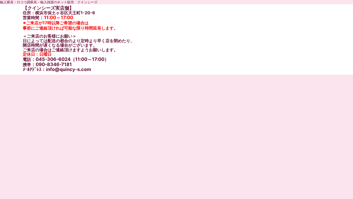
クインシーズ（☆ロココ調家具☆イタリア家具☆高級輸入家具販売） (88, 78)
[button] (293, 91)
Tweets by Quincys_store (43, 177)
